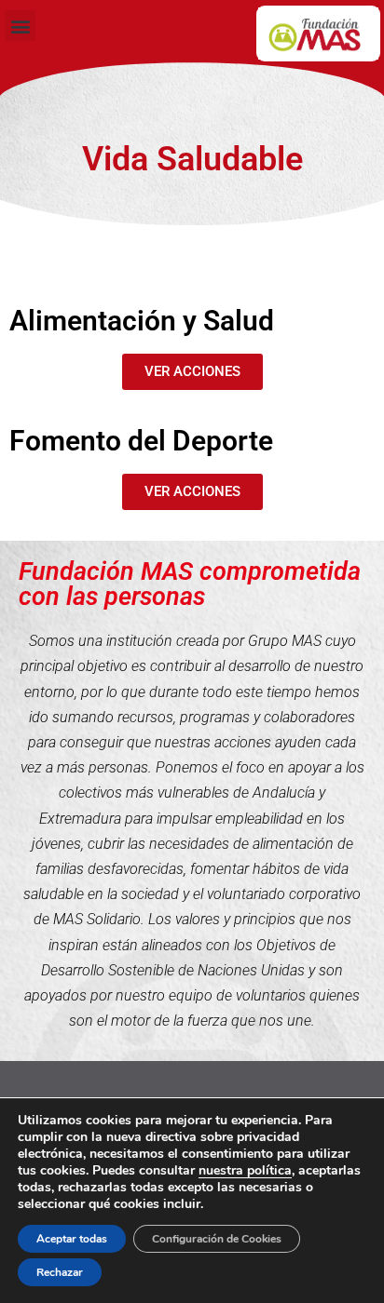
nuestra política (245, 1170)
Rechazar (59, 1272)
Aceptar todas (71, 1238)
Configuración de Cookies (216, 1238)
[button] (20, 25)
